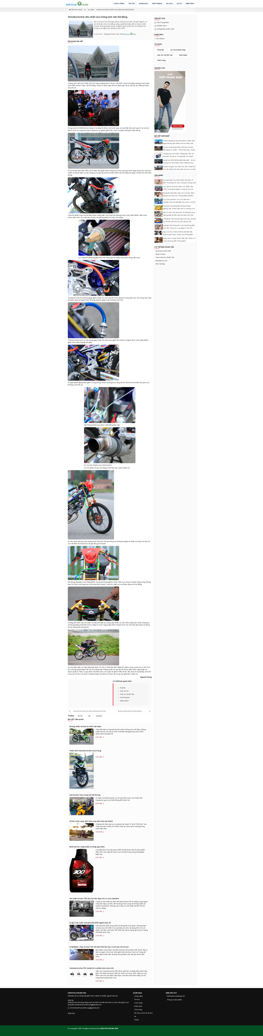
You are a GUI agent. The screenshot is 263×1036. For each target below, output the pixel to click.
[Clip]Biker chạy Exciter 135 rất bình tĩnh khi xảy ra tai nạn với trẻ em (99, 947)
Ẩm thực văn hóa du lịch (143, 1013)
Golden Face (162, 26)
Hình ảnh (190, 4)
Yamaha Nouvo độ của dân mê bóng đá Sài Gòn (89, 711)
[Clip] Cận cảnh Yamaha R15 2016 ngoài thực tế (90, 923)
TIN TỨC (131, 4)
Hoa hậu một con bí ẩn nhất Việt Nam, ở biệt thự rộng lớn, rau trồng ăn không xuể (179, 181)
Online (136, 1020)
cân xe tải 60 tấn (127, 694)
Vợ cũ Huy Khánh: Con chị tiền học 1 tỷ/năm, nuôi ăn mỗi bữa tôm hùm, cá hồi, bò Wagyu (179, 202)
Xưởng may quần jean (165, 29)
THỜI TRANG (157, 4)
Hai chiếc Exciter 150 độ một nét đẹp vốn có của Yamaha (94, 899)
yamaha (99, 716)
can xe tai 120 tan (165, 55)
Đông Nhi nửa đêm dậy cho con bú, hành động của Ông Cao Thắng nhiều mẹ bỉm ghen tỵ (178, 195)
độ (103, 298)
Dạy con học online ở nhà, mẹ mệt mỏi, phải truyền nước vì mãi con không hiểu (178, 233)
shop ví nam (161, 254)
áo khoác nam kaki (163, 251)
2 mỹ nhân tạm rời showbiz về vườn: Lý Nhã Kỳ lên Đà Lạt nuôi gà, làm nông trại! (179, 220)
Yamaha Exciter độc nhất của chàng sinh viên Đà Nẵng (115, 9)
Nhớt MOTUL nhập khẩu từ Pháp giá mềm (87, 847)
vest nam (183, 55)
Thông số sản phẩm (174, 1000)
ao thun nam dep (178, 50)
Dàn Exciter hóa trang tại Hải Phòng (84, 795)
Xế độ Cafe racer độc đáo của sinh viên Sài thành (91, 821)
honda (122, 688)
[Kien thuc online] (77, 3)
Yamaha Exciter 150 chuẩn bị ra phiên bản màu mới (91, 968)
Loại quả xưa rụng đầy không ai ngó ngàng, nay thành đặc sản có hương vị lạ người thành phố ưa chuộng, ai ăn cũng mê (179, 210)
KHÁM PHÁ (143, 4)
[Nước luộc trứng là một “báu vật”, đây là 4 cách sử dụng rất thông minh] (158, 240)
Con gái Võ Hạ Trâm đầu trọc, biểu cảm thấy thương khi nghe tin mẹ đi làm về (178, 188)
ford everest (125, 697)
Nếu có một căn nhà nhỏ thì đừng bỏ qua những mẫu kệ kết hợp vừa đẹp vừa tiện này (179, 215)
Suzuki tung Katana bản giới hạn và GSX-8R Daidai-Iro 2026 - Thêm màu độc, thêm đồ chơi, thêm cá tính (179, 150)
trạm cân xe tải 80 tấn (165, 257)
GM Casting (160, 264)
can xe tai (124, 691)
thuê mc (160, 50)
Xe (85, 9)
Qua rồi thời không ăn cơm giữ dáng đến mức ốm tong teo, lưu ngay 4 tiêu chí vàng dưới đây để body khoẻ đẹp (179, 228)
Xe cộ (179, 4)
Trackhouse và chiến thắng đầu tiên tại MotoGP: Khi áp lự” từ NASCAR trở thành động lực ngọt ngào (178, 156)
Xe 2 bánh (91, 9)
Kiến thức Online (76, 9)
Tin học (137, 999)
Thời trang (138, 1010)
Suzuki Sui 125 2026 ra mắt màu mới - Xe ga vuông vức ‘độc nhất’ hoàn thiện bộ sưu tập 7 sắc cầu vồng (179, 163)
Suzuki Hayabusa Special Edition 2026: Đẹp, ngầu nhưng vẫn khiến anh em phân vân (179, 142)
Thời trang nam (163, 22)
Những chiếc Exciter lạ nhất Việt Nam (130, 711)
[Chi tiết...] (100, 737)
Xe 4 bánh (160, 39)
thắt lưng (161, 60)
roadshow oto (161, 261)
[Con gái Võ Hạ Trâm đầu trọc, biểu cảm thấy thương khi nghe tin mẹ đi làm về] (158, 189)
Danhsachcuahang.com (176, 996)
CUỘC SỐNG (119, 4)
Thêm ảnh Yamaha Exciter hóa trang (85, 751)
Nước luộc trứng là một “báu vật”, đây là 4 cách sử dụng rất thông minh (179, 240)
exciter (146, 128)
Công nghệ (138, 996)
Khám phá (138, 1006)
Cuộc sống (138, 1003)
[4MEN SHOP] (169, 101)
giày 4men (124, 701)
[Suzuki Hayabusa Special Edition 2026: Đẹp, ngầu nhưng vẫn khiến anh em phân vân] (158, 142)
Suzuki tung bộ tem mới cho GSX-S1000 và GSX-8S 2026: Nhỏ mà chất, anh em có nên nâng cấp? (179, 169)
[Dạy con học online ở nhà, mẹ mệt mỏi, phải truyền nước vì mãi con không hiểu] (158, 233)
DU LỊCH (169, 4)
